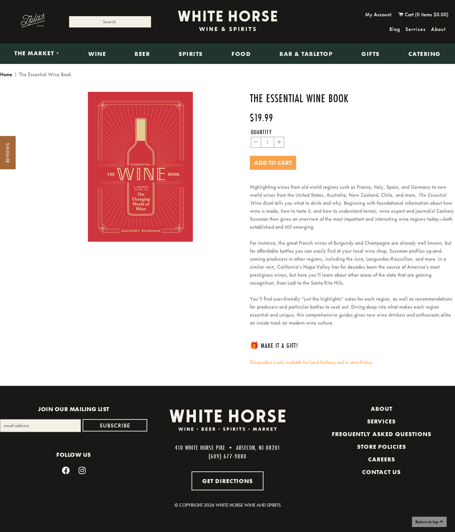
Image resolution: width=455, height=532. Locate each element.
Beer (142, 54)
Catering (424, 54)
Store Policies (381, 447)
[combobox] (110, 22)
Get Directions (227, 481)
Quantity (261, 132)
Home (6, 74)
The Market (35, 53)
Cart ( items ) (425, 14)
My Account (378, 14)
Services (415, 29)
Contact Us (381, 472)
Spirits (191, 54)
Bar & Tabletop (306, 54)
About (438, 29)
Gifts (370, 54)
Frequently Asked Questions (381, 434)
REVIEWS (8, 153)
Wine (97, 54)
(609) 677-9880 (227, 456)
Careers (381, 459)
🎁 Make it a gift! (274, 345)
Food (241, 54)
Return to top (427, 522)
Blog (394, 29)
